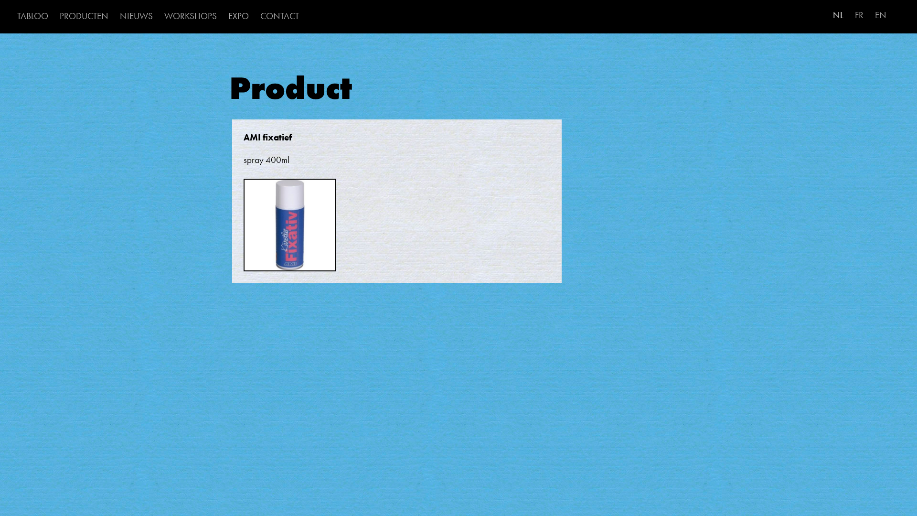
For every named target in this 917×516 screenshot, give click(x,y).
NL (838, 15)
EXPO (238, 16)
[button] (290, 230)
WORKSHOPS (190, 16)
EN (880, 15)
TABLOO (32, 16)
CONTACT (279, 16)
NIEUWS (136, 16)
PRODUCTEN (84, 16)
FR (859, 15)
